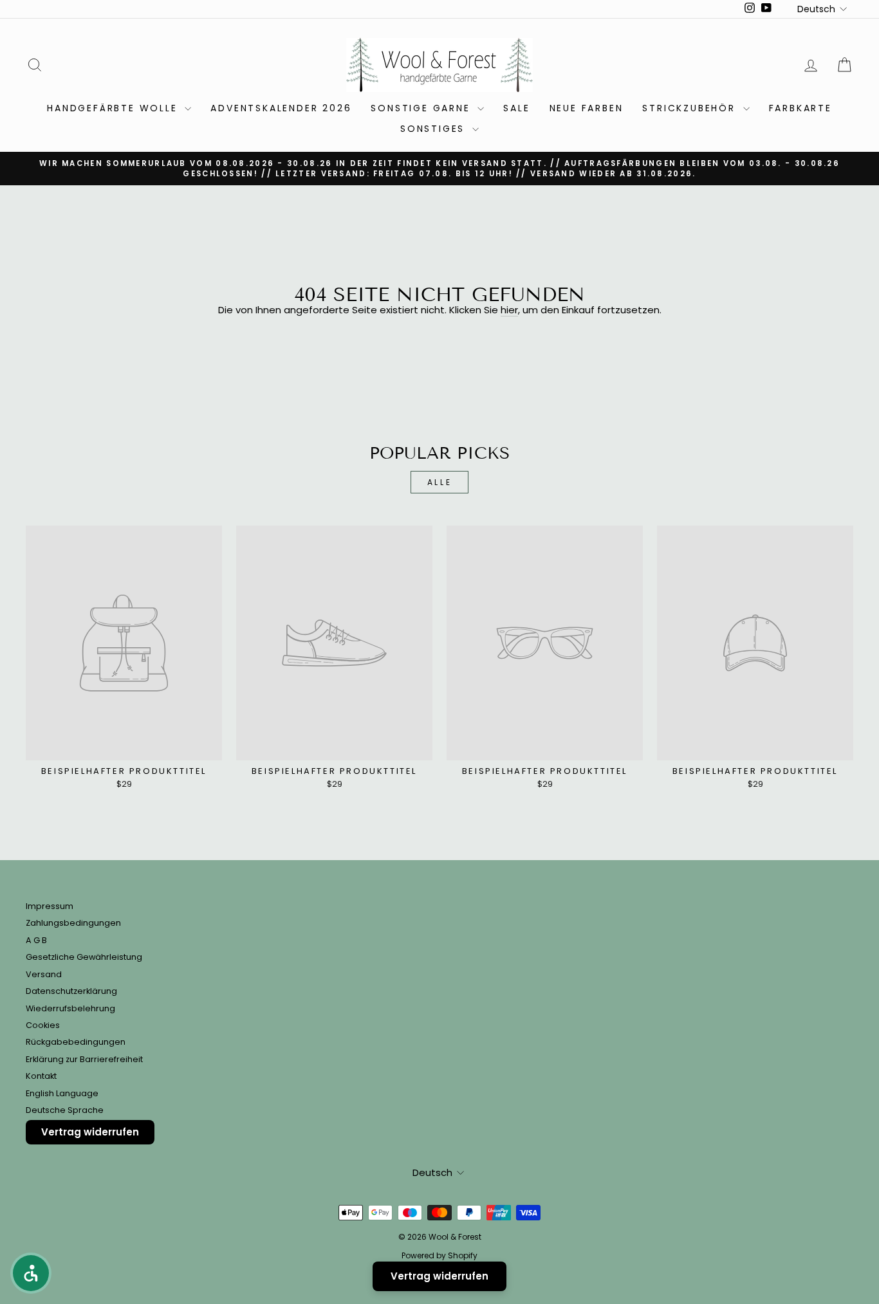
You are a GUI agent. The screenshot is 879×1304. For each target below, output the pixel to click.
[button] (30, 1273)
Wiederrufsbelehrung (70, 1008)
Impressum (49, 906)
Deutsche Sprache (65, 1110)
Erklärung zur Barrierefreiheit (84, 1059)
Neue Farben (587, 108)
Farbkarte (800, 108)
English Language (62, 1093)
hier (509, 310)
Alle (439, 482)
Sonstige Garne (422, 108)
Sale (516, 108)
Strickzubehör (690, 108)
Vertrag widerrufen (90, 1132)
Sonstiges (434, 128)
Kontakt (41, 1075)
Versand (44, 974)
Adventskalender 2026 (280, 108)
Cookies (43, 1025)
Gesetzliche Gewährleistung (84, 956)
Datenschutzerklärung (71, 991)
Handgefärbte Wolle (114, 108)
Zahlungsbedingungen (73, 922)
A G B (36, 940)
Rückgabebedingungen (75, 1041)
